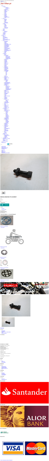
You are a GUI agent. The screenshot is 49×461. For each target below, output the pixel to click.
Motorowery (6, 11)
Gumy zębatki (6, 68)
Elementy (7, 120)
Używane (4, 14)
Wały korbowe (6, 64)
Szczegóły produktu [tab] (4, 209)
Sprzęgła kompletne (8, 58)
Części (3, 40)
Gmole (5, 95)
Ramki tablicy (6, 93)
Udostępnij (3, 208)
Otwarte (4, 30)
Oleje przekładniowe (5, 37)
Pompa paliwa (6, 49)
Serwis (2, 141)
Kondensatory (7, 116)
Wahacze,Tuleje (6, 101)
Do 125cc (7, 8)
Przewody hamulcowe (7, 128)
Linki (6, 85)
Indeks (1, 210)
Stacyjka (6, 109)
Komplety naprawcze (7, 135)
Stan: (1, 212)
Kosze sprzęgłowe (8, 56)
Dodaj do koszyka (3, 202)
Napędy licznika (6, 79)
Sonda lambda (6, 124)
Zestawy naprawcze (7, 102)
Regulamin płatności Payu (5, 368)
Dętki (5, 52)
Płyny (3, 36)
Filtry (4, 131)
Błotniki (5, 78)
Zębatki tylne (6, 67)
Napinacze (6, 69)
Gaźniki (5, 42)
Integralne (4, 32)
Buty (5, 21)
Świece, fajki (6, 110)
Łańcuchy (6, 71)
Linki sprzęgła (7, 87)
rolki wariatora (6, 76)
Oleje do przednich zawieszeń (6, 39)
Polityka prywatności (4, 367)
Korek (5, 104)
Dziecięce (4, 33)
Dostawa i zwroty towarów (5, 147)
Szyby (5, 94)
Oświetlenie (6, 111)
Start (2, 5)
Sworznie (6, 59)
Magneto (7, 114)
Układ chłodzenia (5, 134)
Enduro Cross (5, 31)
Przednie (7, 112)
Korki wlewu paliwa (7, 48)
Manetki (5, 90)
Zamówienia (3, 331)
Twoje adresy (3, 373)
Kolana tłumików (7, 106)
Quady (5, 12)
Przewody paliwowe (7, 50)
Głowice (6, 63)
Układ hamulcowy (6, 125)
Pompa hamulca (6, 130)
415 (6, 72)
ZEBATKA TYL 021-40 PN (3, 246)
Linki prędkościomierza (8, 88)
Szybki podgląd (2, 227)
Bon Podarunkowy (4, 142)
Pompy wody (6, 137)
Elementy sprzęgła (8, 57)
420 (6, 73)
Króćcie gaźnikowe (7, 46)
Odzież (3, 18)
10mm (6, 81)
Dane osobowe (3, 330)
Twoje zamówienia (4, 374)
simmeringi (6, 61)
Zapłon (6, 113)
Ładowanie (6, 123)
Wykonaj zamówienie (4, 379)
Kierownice (6, 84)
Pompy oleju (6, 47)
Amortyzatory (7, 99)
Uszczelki (6, 60)
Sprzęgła (7, 122)
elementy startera (5, 133)
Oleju (4, 103)
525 (6, 75)
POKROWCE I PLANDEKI (6, 138)
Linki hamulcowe (8, 86)
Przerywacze (7, 115)
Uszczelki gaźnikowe (7, 45)
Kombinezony (6, 22)
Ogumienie (5, 51)
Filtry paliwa (6, 41)
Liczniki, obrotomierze (7, 82)
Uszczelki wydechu (7, 107)
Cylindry (6, 62)
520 (6, 74)
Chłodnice (6, 136)
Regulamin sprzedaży (4, 148)
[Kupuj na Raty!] (24, 205)
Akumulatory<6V (7, 118)
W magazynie (1, 211)
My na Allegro (3, 361)
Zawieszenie (5, 98)
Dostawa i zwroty (4, 366)
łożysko (5, 54)
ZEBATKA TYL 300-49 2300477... (4, 267)
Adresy (2, 332)
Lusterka (6, 80)
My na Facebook (4, 362)
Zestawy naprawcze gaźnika (8, 44)
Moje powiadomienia (4, 333)
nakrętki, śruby (5, 53)
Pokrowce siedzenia (7, 92)
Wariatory (6, 65)
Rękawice (6, 19)
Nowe (4, 6)
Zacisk (5, 129)
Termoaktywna (6, 27)
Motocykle (6, 7)
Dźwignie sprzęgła (7, 91)
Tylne (6, 100)
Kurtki (5, 20)
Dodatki (4, 23)
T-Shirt (4, 29)
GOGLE (4, 34)
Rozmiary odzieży (4, 146)
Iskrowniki (7, 117)
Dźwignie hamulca (7, 83)
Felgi (5, 96)
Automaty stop (6, 126)
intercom (4, 140)
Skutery (5, 10)
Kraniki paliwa (6, 43)
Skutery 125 (6, 9)
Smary (4, 38)
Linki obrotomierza (8, 89)
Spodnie (5, 25)
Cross (3, 28)
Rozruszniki (7, 121)
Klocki (5, 127)
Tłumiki (5, 105)
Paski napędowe (6, 70)
